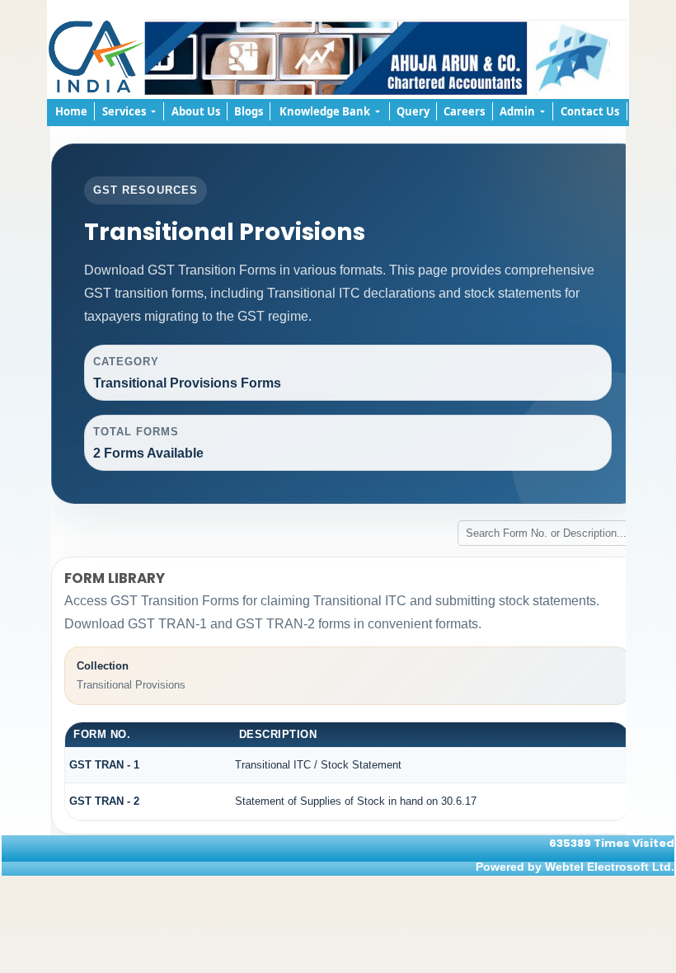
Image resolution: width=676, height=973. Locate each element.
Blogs (248, 111)
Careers (464, 111)
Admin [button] (519, 111)
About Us (195, 111)
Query (413, 111)
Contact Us (590, 111)
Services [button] (125, 111)
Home (71, 111)
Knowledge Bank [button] (326, 111)
